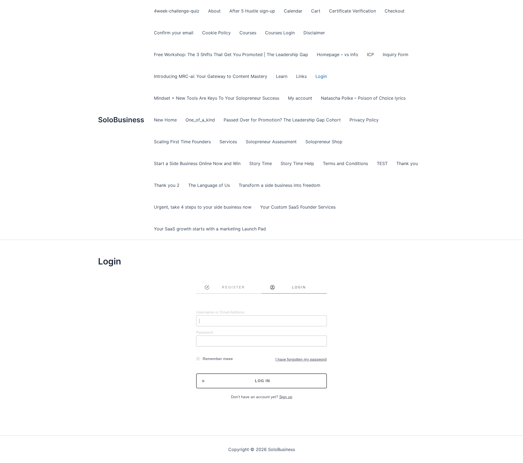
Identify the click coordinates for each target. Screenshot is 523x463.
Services (228, 141)
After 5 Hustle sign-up (252, 11)
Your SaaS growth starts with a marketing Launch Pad (210, 229)
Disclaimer (314, 32)
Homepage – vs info (337, 54)
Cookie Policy (216, 32)
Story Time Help (297, 163)
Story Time (260, 163)
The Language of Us (209, 185)
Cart (315, 11)
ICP (370, 54)
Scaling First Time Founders (182, 141)
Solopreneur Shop (323, 141)
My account (300, 98)
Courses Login (280, 32)
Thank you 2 (167, 185)
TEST (382, 163)
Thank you (407, 163)
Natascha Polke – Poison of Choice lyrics (363, 98)
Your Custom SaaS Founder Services (298, 207)
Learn (281, 76)
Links (301, 76)
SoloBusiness (121, 119)
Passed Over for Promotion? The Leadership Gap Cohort (282, 120)
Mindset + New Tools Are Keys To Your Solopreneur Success (216, 98)
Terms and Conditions (345, 163)
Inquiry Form (395, 54)
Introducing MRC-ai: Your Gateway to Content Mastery (210, 76)
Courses (247, 32)
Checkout (395, 11)
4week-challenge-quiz (176, 11)
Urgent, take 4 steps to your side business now (202, 207)
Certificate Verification (352, 11)
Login (321, 76)
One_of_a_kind (200, 120)
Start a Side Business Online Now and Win (197, 163)
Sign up (285, 397)
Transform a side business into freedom (279, 185)
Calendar (293, 11)
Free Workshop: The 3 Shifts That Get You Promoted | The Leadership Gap (231, 54)
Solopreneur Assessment (271, 141)
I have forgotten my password (301, 359)
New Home (165, 120)
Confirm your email (173, 32)
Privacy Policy (364, 120)
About (214, 11)
